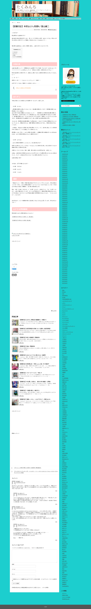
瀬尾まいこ (65, 503)
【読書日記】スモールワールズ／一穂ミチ (30, 372)
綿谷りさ (64, 532)
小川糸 (63, 409)
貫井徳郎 (64, 551)
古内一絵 (64, 387)
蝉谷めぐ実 (65, 543)
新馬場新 (64, 441)
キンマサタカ (65, 318)
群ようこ (64, 536)
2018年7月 (64, 250)
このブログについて (67, 301)
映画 (39, 18)
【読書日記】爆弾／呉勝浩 (68, 125)
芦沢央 (63, 540)
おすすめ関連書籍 (17, 56)
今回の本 (15, 52)
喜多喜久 (64, 393)
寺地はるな (65, 407)
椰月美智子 (65, 488)
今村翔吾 (64, 362)
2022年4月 (64, 171)
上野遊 (63, 345)
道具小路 (64, 561)
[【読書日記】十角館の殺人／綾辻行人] (15, 393)
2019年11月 (65, 219)
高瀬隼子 (64, 582)
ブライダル (25, 18)
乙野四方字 (65, 357)
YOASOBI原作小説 (66, 299)
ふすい (63, 303)
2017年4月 (64, 277)
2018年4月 (64, 254)
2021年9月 (64, 185)
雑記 (11, 18)
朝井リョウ (65, 457)
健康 (30, 18)
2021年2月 (64, 198)
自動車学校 (65, 538)
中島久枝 (64, 347)
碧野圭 (63, 518)
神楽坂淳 (64, 520)
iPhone (64, 292)
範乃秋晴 (64, 526)
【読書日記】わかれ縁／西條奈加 (70, 116)
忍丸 (63, 430)
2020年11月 (65, 202)
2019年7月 (64, 227)
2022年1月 (64, 177)
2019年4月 (64, 233)
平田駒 (63, 426)
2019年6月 (64, 229)
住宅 (42, 18)
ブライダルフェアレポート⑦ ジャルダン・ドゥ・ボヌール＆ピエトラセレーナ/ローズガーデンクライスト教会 (36, 472)
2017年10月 (65, 265)
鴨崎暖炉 (64, 584)
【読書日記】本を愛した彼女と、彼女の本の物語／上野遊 (34, 381)
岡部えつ (64, 420)
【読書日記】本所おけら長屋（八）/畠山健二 (22, 216)
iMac (63, 290)
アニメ (57, 18)
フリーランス (65, 322)
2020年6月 (64, 208)
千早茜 (63, 384)
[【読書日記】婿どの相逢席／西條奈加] (15, 340)
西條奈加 (64, 545)
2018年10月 (65, 244)
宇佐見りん (65, 399)
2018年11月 (65, 242)
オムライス (65, 310)
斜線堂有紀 (65, 436)
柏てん (63, 474)
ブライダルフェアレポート (68, 326)
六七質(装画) (65, 378)
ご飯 (18, 18)
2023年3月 (64, 156)
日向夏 (63, 445)
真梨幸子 (64, 513)
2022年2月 (64, 175)
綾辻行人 (64, 530)
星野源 (63, 449)
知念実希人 (65, 514)
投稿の (65, 595)
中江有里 (64, 351)
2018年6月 (64, 252)
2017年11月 (65, 264)
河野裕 (63, 493)
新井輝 (63, 437)
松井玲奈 (64, 472)
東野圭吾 (64, 470)
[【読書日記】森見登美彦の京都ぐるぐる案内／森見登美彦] (15, 331)
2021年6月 (64, 190)
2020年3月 (64, 212)
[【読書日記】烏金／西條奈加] (15, 349)
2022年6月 (64, 167)
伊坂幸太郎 (65, 370)
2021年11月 (65, 181)
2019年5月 (64, 231)
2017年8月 (64, 269)
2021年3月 (64, 196)
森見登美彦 (65, 486)
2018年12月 (65, 240)
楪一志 (63, 489)
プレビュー (65, 330)
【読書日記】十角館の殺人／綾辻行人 (29, 390)
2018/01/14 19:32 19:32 (22, 525)
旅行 (54, 18)
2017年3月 (64, 279)
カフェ (63, 312)
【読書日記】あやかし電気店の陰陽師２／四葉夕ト (33, 319)
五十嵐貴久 (65, 358)
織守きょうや (65, 534)
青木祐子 (64, 576)
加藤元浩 (64, 382)
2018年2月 (64, 258)
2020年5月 (64, 210)
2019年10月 (65, 221)
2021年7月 (64, 188)
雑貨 (45, 18)
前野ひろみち (65, 380)
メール (14, 569)
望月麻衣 (64, 455)
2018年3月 (64, 256)
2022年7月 (64, 165)
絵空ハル (64, 528)
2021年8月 (64, 186)
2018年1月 (64, 260)
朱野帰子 (64, 462)
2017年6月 (64, 273)
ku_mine (54, 310)
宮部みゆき (65, 401)
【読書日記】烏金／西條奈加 (27, 346)
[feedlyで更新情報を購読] (75, 2)
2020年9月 (64, 204)
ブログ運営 (62, 18)
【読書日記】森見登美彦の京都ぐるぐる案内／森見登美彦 (34, 328)
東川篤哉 (64, 468)
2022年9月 (64, 161)
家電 (63, 403)
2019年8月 (64, 225)
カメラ (63, 314)
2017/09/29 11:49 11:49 (20, 482)
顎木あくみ (65, 580)
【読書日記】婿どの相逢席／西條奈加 (29, 337)
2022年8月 (64, 163)
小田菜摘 (64, 412)
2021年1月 (64, 200)
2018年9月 (64, 246)
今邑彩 (63, 364)
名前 (13, 564)
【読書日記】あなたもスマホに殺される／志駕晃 (32, 355)
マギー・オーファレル (67, 332)
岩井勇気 (64, 422)
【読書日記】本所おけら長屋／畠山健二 (21, 220)
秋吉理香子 (65, 522)
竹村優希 (64, 524)
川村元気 (64, 424)
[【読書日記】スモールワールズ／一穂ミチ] (15, 375)
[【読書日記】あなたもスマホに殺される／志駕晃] (15, 358)
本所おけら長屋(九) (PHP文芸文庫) (23, 88)
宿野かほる (65, 405)
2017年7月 (64, 271)
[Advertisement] (23, 251)
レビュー (50, 18)
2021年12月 (65, 179)
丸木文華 (64, 353)
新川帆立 (64, 439)
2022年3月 (64, 173)
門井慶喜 (64, 565)
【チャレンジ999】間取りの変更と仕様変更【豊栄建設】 (27, 467)
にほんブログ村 (15, 235)
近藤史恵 (64, 557)
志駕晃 (63, 434)
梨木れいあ (65, 482)
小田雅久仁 (65, 414)
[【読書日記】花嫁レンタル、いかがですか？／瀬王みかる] (15, 402)
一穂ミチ (64, 337)
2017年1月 (64, 283)
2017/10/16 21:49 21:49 (22, 494)
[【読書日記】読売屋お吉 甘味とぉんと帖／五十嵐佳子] (15, 366)
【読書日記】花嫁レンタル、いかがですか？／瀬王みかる (34, 399)
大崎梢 (63, 397)
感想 (14, 55)
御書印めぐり (65, 428)
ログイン (64, 593)
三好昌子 (64, 343)
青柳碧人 (64, 578)
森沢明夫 (64, 484)
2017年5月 (64, 275)
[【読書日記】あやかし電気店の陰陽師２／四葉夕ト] (15, 322)
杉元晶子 (64, 464)
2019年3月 (64, 235)
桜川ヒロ (64, 480)
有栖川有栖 (65, 453)
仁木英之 (64, 360)
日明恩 (63, 447)
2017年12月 (65, 262)
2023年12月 (65, 154)
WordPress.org (65, 599)
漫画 (63, 501)
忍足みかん (65, 432)
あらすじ (15, 53)
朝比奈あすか (65, 459)
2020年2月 (64, 213)
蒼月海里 (64, 541)
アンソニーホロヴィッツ (68, 308)
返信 (56, 490)
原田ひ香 (64, 385)
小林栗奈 (64, 410)
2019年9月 (64, 223)
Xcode (63, 297)
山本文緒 (64, 416)
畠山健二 (54, 29)
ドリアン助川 (65, 320)
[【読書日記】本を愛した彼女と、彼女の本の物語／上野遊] (15, 384)
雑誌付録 (64, 570)
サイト (13, 574)
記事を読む (21, 325)
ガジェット (34, 18)
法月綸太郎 (65, 495)
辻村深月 (64, 555)
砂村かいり (65, 516)
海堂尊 (63, 499)
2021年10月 (65, 183)
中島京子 (64, 349)
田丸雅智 (64, 505)
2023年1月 (64, 158)
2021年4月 (64, 194)
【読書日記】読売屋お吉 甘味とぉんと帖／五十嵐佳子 (34, 364)
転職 (63, 553)
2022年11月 (65, 160)
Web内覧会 (65, 295)
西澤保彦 (64, 547)
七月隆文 (64, 339)
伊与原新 (64, 368)
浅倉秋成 (64, 497)
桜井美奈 (64, 478)
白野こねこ (65, 511)
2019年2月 (64, 237)
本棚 (15, 18)
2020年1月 (64, 215)
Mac (21, 18)
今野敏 (63, 366)
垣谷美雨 (64, 395)
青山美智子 (65, 574)
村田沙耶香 (65, 466)
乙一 (63, 355)
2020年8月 (64, 206)
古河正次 (64, 389)
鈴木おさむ (65, 563)
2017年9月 (64, 267)
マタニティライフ (66, 333)
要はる (63, 549)
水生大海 (64, 491)
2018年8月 (64, 248)
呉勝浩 (63, 391)
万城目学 (64, 341)
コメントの (66, 597)
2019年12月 (65, 217)
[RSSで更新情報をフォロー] (78, 2)
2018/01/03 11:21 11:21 (20, 508)
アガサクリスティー (67, 305)
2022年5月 (64, 169)
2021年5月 (64, 192)
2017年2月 (64, 281)
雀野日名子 (65, 566)
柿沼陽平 (64, 476)
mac (63, 293)
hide (19, 49)
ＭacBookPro (65, 586)
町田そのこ (65, 507)
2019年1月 (64, 238)
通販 (63, 559)
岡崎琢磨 (64, 418)
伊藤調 (63, 372)
